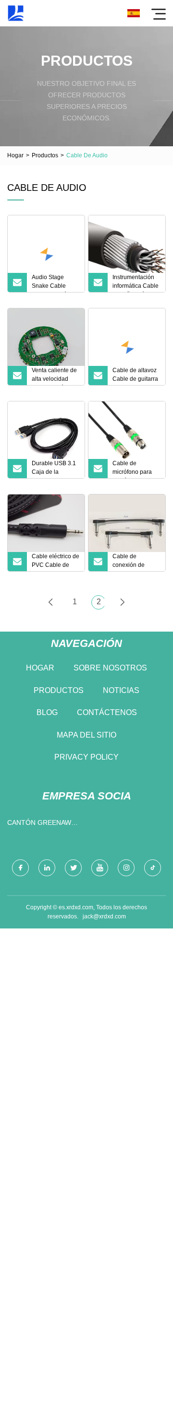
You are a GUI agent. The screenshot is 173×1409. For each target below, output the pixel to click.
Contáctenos (107, 712)
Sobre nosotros (110, 668)
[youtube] (99, 867)
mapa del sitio (86, 735)
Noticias (121, 690)
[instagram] (126, 867)
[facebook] (20, 867)
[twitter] (73, 867)
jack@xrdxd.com (104, 916)
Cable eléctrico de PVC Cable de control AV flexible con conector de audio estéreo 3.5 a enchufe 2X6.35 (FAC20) (55, 562)
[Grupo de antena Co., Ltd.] (15, 13)
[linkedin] (46, 867)
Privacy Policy (86, 757)
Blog (47, 712)
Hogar (15, 155)
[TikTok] (152, 867)
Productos (45, 155)
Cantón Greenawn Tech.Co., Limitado (41, 825)
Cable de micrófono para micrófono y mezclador (132, 469)
